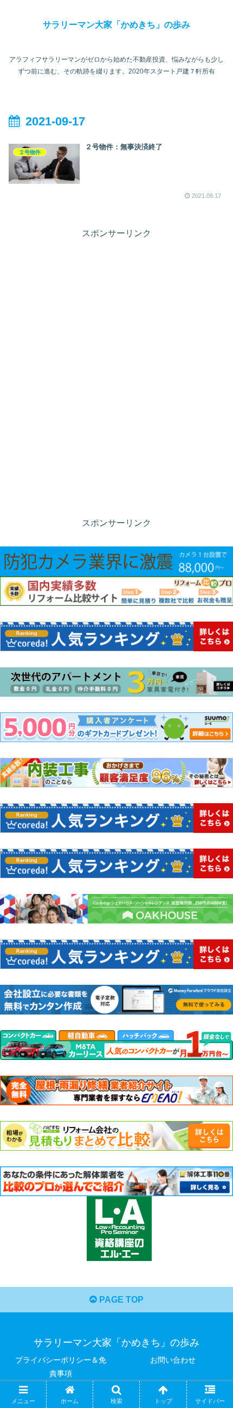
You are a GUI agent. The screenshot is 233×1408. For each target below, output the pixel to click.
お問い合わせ (173, 1360)
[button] (210, 1312)
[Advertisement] (116, 358)
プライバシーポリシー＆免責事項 (60, 1367)
